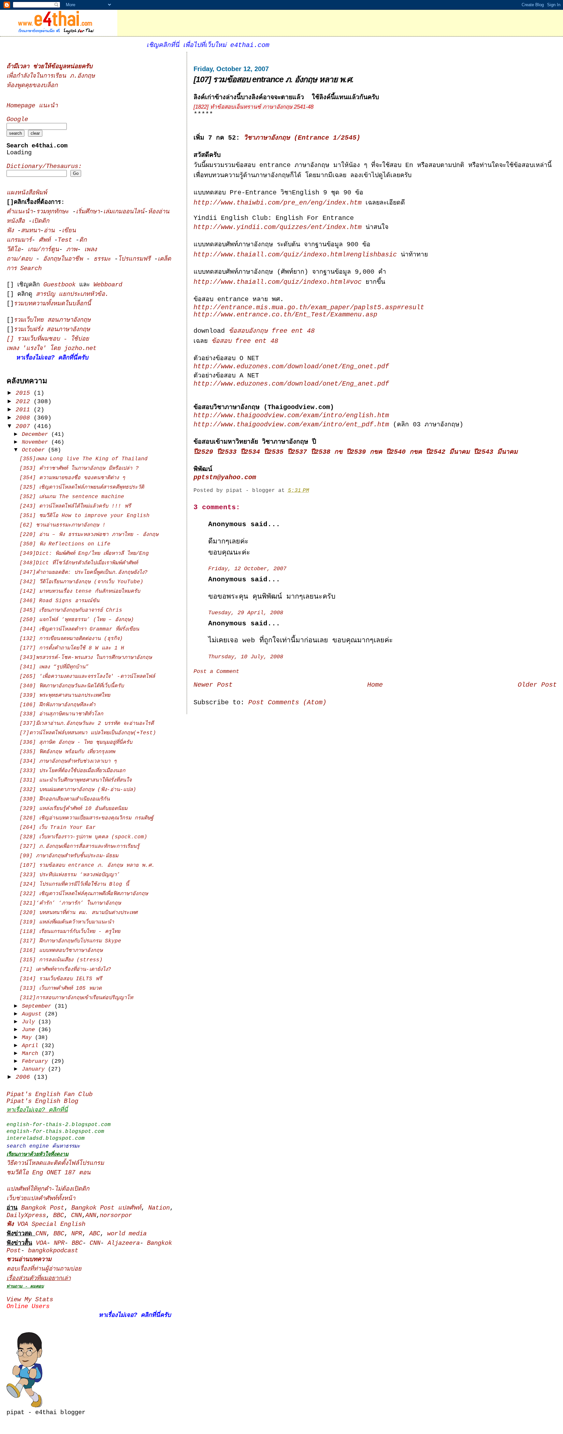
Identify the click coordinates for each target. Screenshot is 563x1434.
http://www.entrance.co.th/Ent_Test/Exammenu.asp (285, 314)
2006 (25, 1077)
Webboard (108, 285)
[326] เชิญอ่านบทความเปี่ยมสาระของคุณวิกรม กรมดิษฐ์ (86, 818)
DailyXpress (26, 1215)
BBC (58, 1215)
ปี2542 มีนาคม (448, 452)
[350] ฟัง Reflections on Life (65, 544)
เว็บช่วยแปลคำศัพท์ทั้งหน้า (41, 1198)
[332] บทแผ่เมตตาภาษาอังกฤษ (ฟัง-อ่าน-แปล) (78, 790)
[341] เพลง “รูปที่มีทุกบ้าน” (54, 667)
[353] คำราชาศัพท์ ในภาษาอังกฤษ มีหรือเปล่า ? (79, 468)
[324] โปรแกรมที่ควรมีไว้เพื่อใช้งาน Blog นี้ (74, 884)
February (36, 1061)
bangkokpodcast (53, 1250)
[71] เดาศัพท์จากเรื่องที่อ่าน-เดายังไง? (65, 969)
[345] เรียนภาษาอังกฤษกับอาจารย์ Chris (71, 610)
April (31, 1046)
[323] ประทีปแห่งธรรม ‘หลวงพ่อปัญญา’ (70, 875)
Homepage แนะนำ (32, 105)
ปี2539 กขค (364, 452)
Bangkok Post (42, 1208)
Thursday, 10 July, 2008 (245, 657)
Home (375, 685)
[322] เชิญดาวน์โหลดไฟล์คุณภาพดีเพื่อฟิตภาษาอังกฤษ (84, 894)
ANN (90, 1215)
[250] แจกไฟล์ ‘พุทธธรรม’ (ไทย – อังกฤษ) (77, 620)
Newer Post (213, 685)
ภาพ (71, 249)
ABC (94, 1233)
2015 (25, 393)
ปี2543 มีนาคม (496, 452)
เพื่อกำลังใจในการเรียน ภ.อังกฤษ (51, 76)
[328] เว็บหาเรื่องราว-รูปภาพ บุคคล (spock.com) (83, 837)
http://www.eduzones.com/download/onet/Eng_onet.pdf (291, 366)
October (35, 450)
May (28, 1037)
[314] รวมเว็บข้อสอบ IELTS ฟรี (61, 979)
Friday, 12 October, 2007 (247, 569)
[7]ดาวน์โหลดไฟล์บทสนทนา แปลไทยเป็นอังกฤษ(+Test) (88, 733)
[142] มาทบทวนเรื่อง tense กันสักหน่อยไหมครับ (80, 591)
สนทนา (30, 230)
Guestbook (59, 285)
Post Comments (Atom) (287, 702)
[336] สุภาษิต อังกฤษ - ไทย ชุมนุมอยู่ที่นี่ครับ (76, 742)
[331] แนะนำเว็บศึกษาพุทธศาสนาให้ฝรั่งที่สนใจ (76, 780)
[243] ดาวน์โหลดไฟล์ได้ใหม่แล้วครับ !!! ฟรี (75, 506)
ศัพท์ (46, 240)
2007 (25, 426)
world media (127, 1233)
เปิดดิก (40, 221)
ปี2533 (227, 452)
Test (67, 240)
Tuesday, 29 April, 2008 (245, 613)
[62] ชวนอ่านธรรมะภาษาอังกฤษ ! (63, 525)
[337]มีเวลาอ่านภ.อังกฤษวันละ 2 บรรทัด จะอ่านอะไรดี (87, 723)
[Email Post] (314, 491)
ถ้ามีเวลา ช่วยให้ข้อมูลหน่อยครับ (50, 66)
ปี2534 (250, 452)
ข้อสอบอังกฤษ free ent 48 (272, 331)
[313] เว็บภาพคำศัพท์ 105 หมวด (61, 988)
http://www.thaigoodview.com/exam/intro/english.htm (291, 415)
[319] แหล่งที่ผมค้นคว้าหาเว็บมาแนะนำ (67, 922)
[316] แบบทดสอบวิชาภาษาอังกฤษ (61, 950)
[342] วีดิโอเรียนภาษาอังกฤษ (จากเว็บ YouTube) (81, 582)
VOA (41, 1243)
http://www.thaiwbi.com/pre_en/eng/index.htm (278, 202)
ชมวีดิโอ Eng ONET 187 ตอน (49, 1172)
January (35, 1069)
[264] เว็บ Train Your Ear (58, 828)
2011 (25, 409)
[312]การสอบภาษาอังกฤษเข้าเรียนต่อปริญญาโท (76, 998)
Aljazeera (124, 1243)
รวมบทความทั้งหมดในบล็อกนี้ (52, 303)
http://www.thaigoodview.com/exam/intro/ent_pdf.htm (291, 424)
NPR (76, 1233)
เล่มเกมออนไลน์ (123, 211)
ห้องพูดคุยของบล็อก (32, 85)
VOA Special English (46, 1224)
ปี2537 (297, 452)
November (36, 442)
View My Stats (30, 1299)
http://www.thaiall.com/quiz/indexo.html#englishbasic (295, 254)
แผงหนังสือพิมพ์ (27, 193)
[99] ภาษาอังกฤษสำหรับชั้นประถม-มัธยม (69, 856)
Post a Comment (216, 671)
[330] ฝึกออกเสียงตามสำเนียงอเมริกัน (65, 799)
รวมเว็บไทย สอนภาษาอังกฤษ (52, 320)
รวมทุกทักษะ (52, 211)
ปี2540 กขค (404, 452)
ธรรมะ (104, 259)
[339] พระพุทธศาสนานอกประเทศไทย (65, 695)
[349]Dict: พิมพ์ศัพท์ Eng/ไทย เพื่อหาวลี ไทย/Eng (84, 554)
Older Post (537, 685)
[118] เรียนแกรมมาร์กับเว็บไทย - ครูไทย (70, 932)
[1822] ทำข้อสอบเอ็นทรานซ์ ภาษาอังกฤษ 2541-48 (253, 107)
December (36, 434)
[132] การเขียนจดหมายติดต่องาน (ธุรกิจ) (71, 639)
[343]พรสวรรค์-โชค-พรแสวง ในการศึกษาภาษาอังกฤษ (86, 658)
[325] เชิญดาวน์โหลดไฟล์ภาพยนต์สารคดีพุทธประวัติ (82, 487)
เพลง (90, 249)
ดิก (83, 240)
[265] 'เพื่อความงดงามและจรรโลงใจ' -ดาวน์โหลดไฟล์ (87, 676)
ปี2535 (273, 452)
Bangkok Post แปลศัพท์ (106, 1208)
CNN (76, 1215)
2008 (25, 418)
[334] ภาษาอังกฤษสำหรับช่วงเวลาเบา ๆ (68, 761)
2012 (25, 401)
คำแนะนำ (20, 211)
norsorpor (116, 1215)
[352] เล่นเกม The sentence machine (72, 497)
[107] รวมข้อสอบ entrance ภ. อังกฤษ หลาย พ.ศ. (274, 79)
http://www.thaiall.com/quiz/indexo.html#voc (278, 282)
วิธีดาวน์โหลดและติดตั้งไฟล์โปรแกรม (55, 1163)
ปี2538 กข (326, 452)
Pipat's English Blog (42, 1101)
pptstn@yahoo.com (225, 477)
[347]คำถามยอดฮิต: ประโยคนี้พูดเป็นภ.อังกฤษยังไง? (84, 572)
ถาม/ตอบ (21, 259)
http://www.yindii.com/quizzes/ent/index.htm (278, 227)
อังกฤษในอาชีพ (64, 259)
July (30, 1022)
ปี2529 (203, 452)
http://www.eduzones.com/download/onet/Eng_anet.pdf (291, 384)
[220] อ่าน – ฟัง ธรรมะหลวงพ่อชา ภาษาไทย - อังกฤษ (89, 535)
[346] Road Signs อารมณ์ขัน (59, 601)
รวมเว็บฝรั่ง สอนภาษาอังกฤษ (52, 329)
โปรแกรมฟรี (136, 259)
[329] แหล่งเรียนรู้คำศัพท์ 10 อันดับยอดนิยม (73, 809)
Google (17, 119)
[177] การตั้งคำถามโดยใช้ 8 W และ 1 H (72, 648)
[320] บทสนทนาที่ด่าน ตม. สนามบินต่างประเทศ (78, 913)
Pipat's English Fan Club (50, 1094)
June (30, 1030)
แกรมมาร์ (19, 240)
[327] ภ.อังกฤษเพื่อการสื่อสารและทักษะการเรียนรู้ (79, 846)
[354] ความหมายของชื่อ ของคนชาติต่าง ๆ (72, 478)
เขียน (69, 230)
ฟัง (12, 230)
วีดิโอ (14, 249)
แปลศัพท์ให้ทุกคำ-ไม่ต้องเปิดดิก (48, 1189)
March (31, 1053)
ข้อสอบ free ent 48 (244, 341)
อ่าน (51, 230)
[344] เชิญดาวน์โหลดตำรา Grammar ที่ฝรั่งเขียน (79, 629)
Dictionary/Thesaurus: (44, 166)
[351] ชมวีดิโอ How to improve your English (85, 516)
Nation (159, 1208)
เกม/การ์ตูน (43, 249)
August (33, 1014)
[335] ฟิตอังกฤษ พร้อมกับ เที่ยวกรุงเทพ (67, 752)
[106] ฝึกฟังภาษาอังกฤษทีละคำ (57, 705)
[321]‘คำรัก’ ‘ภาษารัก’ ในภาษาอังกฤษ (70, 903)
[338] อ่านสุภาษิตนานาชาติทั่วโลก (61, 714)
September (38, 1006)
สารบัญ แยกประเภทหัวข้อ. (72, 294)
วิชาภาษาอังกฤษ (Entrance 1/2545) (302, 138)
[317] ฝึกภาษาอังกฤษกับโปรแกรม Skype (70, 941)
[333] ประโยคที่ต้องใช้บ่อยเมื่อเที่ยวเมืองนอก (72, 771)
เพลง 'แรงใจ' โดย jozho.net (51, 348)
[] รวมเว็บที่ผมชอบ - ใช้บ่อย (48, 339)
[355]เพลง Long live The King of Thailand (84, 459)
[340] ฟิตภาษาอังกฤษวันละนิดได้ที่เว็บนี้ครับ (72, 686)
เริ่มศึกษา (88, 211)
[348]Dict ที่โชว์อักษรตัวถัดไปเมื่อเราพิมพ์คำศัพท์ (79, 563)
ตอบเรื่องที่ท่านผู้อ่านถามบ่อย (44, 1269)
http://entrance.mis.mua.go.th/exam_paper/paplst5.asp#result (309, 307)
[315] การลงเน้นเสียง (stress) (61, 960)
